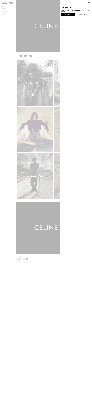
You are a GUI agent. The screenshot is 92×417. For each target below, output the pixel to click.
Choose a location (83, 14)
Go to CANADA (68, 14)
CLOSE (89, 2)
